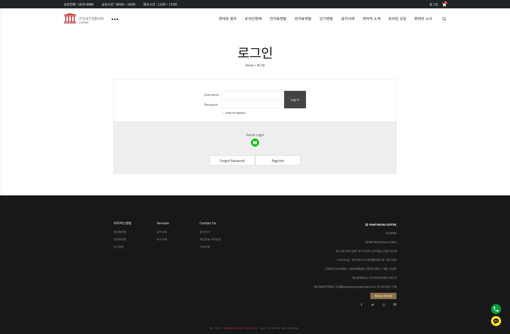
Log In (295, 99)
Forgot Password (232, 160)
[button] (383, 296)
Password (211, 104)
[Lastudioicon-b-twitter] (372, 304)
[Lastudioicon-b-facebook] (361, 304)
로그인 (433, 4)
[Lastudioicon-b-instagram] (383, 304)
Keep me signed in (235, 113)
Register (278, 160)
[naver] (255, 143)
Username (211, 94)
